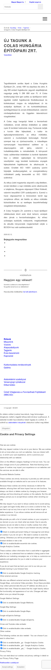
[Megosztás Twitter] (7, 247)
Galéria (7, 367)
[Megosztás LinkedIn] (7, 251)
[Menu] (43, 19)
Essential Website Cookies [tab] (10, 474)
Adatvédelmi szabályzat (15, 379)
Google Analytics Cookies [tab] (10, 546)
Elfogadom (6, 428)
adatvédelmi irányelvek (17, 422)
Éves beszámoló (11, 352)
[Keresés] (37, 19)
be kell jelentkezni (30, 291)
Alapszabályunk (11, 347)
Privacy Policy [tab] (5, 651)
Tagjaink (8, 350)
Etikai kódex (9, 384)
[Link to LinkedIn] (41, 408)
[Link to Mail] (45, 408)
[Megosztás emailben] (7, 255)
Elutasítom (20, 667)
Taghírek (8, 55)
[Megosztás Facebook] (7, 242)
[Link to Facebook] (37, 408)
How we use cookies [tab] (8, 445)
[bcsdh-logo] (21, 19)
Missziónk (8, 341)
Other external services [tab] (9, 576)
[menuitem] (37, 19)
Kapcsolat (8, 355)
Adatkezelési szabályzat (9, 662)
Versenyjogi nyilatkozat (14, 381)
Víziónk (7, 344)
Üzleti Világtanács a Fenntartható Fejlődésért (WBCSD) (25, 393)
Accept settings (7, 667)
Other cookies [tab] (5, 631)
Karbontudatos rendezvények (17, 364)
